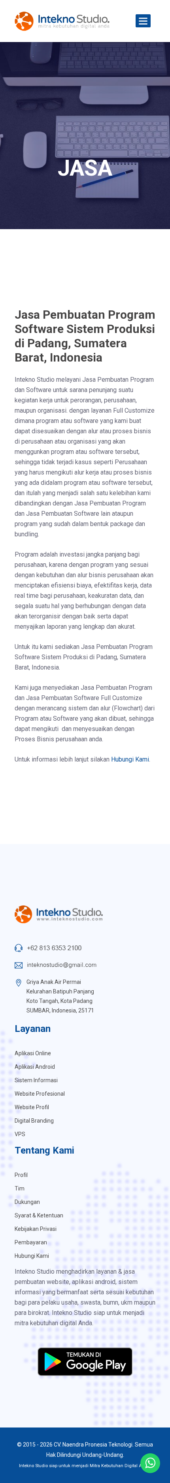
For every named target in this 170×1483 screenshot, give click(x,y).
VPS (20, 1134)
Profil (21, 1175)
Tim (20, 1188)
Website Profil (32, 1107)
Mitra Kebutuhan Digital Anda (120, 1465)
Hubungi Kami (130, 759)
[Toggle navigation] (143, 21)
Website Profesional (40, 1093)
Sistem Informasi (36, 1080)
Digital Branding (34, 1120)
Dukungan (27, 1202)
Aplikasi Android (35, 1067)
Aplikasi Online (33, 1053)
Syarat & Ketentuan (39, 1215)
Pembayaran (31, 1242)
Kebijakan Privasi (36, 1229)
